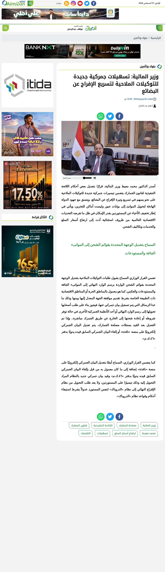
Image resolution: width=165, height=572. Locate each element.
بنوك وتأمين (140, 37)
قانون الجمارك (79, 425)
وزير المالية (149, 425)
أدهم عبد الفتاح (146, 106)
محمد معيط (149, 433)
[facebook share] (119, 116)
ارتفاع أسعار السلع (125, 433)
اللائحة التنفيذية (102, 425)
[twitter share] (110, 116)
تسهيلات (102, 433)
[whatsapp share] (101, 116)
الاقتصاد (86, 433)
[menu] (159, 28)
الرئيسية (156, 37)
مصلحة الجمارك (127, 425)
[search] (5, 28)
